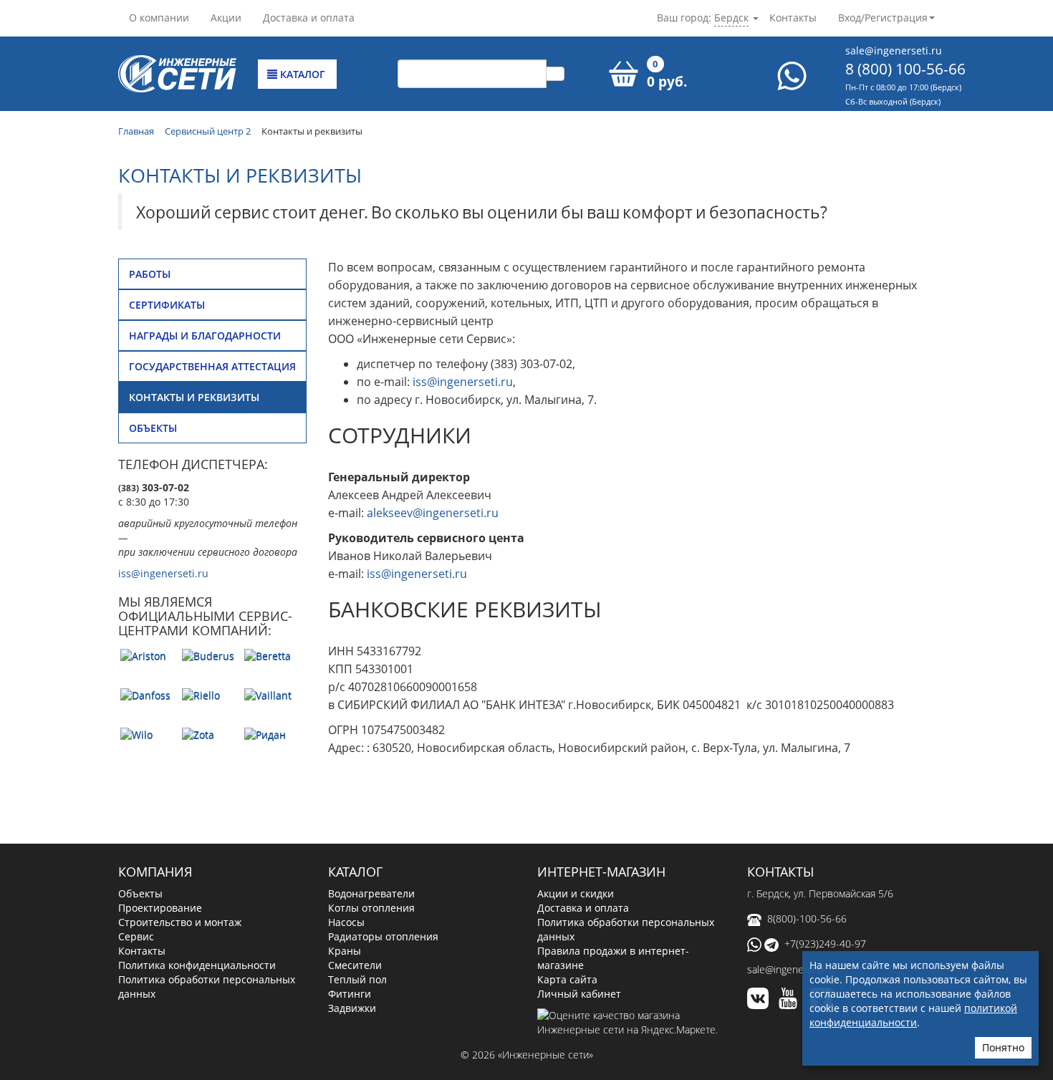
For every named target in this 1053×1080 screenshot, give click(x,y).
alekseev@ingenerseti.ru (433, 513)
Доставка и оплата (309, 17)
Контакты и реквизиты (194, 397)
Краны (344, 951)
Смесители (355, 965)
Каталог (301, 74)
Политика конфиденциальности (197, 965)
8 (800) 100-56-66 (905, 69)
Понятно (1003, 1047)
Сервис (136, 936)
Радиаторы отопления (383, 936)
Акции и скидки (575, 893)
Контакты (793, 17)
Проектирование (160, 908)
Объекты (153, 428)
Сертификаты (167, 305)
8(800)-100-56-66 (807, 918)
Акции (226, 17)
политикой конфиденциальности (913, 1015)
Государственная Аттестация (212, 366)
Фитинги (349, 994)
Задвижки (352, 1008)
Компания (155, 871)
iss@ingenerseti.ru (163, 573)
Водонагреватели (371, 893)
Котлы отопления (371, 908)
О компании (159, 17)
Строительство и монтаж (179, 922)
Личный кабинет (579, 994)
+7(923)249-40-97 (825, 943)
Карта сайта (567, 979)
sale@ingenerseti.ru (893, 50)
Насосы (346, 922)
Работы (149, 274)
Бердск (731, 17)
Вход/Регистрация (883, 17)
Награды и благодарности (205, 335)
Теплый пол (357, 979)
